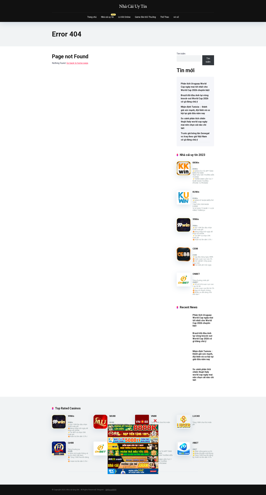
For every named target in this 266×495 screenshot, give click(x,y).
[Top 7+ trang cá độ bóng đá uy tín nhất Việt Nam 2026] (133, 6)
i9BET (196, 443)
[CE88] (183, 260)
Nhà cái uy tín (107, 17)
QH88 (71, 443)
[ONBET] (183, 285)
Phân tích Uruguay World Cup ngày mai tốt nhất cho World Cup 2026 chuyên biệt (195, 86)
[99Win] (183, 231)
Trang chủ (92, 17)
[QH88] (59, 454)
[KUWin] (183, 203)
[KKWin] (183, 174)
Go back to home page (77, 63)
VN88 (153, 416)
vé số (176, 17)
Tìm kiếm (181, 53)
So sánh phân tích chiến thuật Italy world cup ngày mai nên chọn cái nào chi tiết (194, 123)
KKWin (196, 162)
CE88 (195, 248)
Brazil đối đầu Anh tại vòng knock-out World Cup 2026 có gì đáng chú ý (195, 98)
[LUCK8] (183, 428)
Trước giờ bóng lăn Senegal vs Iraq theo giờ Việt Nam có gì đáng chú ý (195, 136)
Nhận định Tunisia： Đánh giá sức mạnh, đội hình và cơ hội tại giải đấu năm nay (195, 110)
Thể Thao (164, 17)
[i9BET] (183, 454)
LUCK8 (196, 416)
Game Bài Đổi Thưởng (145, 17)
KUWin (196, 192)
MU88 (112, 416)
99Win (196, 219)
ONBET (196, 274)
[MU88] (100, 428)
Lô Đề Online (124, 17)
